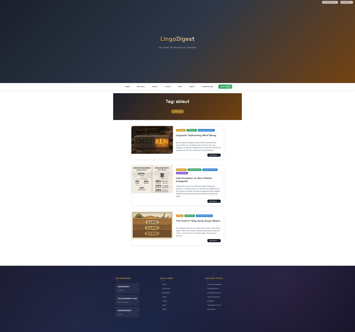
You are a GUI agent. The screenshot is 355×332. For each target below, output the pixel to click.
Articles (141, 87)
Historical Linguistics (206, 130)
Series (154, 87)
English (179, 216)
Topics (168, 87)
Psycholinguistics (213, 297)
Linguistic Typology (210, 169)
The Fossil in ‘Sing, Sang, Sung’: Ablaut (198, 220)
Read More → (214, 155)
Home (127, 87)
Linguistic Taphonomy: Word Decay (196, 135)
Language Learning (214, 293)
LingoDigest (177, 39)
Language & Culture (214, 305)
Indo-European (182, 173)
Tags (180, 87)
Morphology (192, 130)
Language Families (194, 169)
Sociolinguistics (213, 288)
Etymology (180, 130)
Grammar (210, 301)
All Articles (166, 288)
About (192, 87)
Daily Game (225, 87)
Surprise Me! (207, 87)
